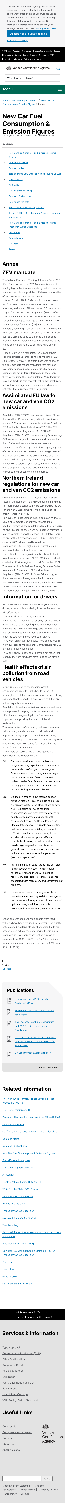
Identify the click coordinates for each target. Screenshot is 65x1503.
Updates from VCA (46, 55)
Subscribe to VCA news (12, 59)
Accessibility (9, 1489)
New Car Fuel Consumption (17, 1196)
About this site (11, 1449)
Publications (8, 55)
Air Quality (14, 185)
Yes (39, 1312)
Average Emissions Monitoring (19, 1217)
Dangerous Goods (13, 1365)
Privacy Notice (27, 1489)
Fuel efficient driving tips (21, 190)
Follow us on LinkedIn (32, 59)
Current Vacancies (30, 55)
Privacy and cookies (46, 28)
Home (5, 100)
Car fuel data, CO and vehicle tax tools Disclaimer (30, 1131)
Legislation (8, 1376)
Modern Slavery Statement (16, 1485)
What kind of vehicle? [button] (20, 78)
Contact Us (26, 51)
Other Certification (13, 1359)
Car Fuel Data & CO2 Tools (17, 1283)
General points (16, 238)
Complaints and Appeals (42, 51)
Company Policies (48, 1489)
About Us (16, 51)
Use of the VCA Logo (15, 1394)
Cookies (57, 51)
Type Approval (11, 1347)
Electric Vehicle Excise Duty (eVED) (26, 207)
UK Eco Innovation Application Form (33, 1053)
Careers (18, 55)
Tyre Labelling (16, 179)
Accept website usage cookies (28, 33)
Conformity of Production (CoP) (21, 1353)
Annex (12, 249)
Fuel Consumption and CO (17, 1110)
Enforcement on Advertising (18, 1243)
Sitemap (25, 1493)
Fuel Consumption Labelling (17, 1167)
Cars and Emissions (18, 162)
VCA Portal (6, 51)
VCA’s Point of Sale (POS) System (20, 1189)
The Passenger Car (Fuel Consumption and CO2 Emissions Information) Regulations (34, 1026)
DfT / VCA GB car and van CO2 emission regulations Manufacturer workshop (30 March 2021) (35, 1041)
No (46, 1312)
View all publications (47, 1067)
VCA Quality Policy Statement (20, 1400)
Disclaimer (39, 1485)
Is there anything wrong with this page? (32, 1317)
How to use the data (19, 202)
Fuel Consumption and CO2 (25, 100)
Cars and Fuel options (20, 196)
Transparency (9, 1493)
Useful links (14, 232)
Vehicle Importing (12, 1370)
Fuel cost (13, 243)
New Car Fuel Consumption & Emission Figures (28, 1153)
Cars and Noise (16, 168)
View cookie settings (17, 40)
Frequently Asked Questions (18, 1210)
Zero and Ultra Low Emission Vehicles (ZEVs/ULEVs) (35, 173)
